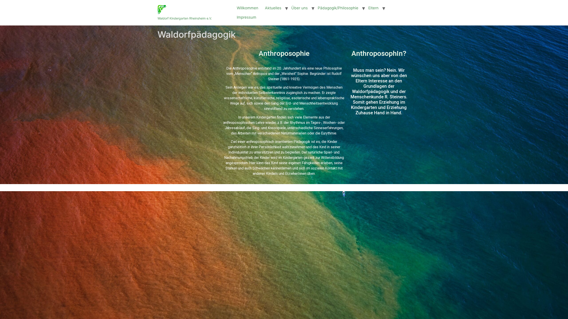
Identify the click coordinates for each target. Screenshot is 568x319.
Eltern (373, 8)
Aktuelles (273, 8)
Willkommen (247, 8)
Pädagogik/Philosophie (338, 8)
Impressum (246, 17)
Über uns (299, 8)
